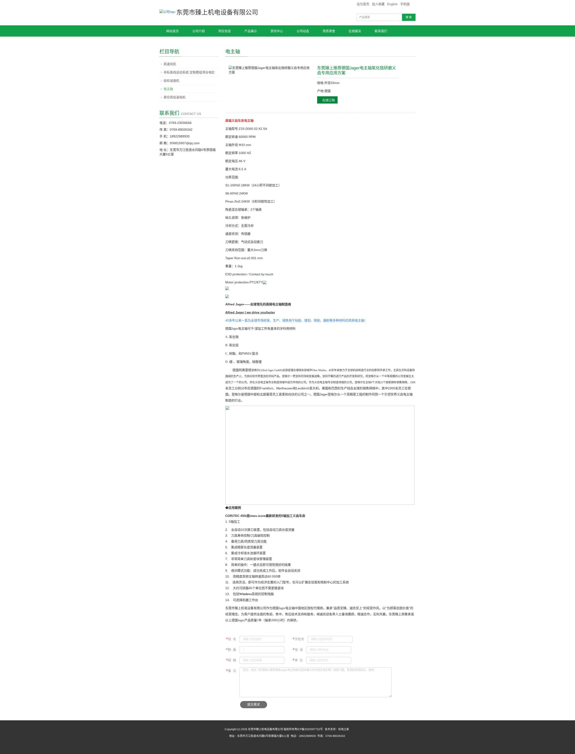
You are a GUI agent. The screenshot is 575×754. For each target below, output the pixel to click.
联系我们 (381, 31)
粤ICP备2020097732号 (308, 729)
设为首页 (363, 4)
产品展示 (250, 31)
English (392, 4)
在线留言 (355, 31)
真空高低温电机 (175, 97)
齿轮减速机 (171, 80)
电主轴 (168, 89)
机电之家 (343, 729)
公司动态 (302, 31)
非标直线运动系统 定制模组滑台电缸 (189, 72)
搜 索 (409, 17)
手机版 (405, 4)
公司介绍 (198, 31)
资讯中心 (276, 31)
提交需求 (253, 704)
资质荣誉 (329, 31)
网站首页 (172, 31)
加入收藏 (378, 4)
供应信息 (224, 31)
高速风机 (170, 64)
